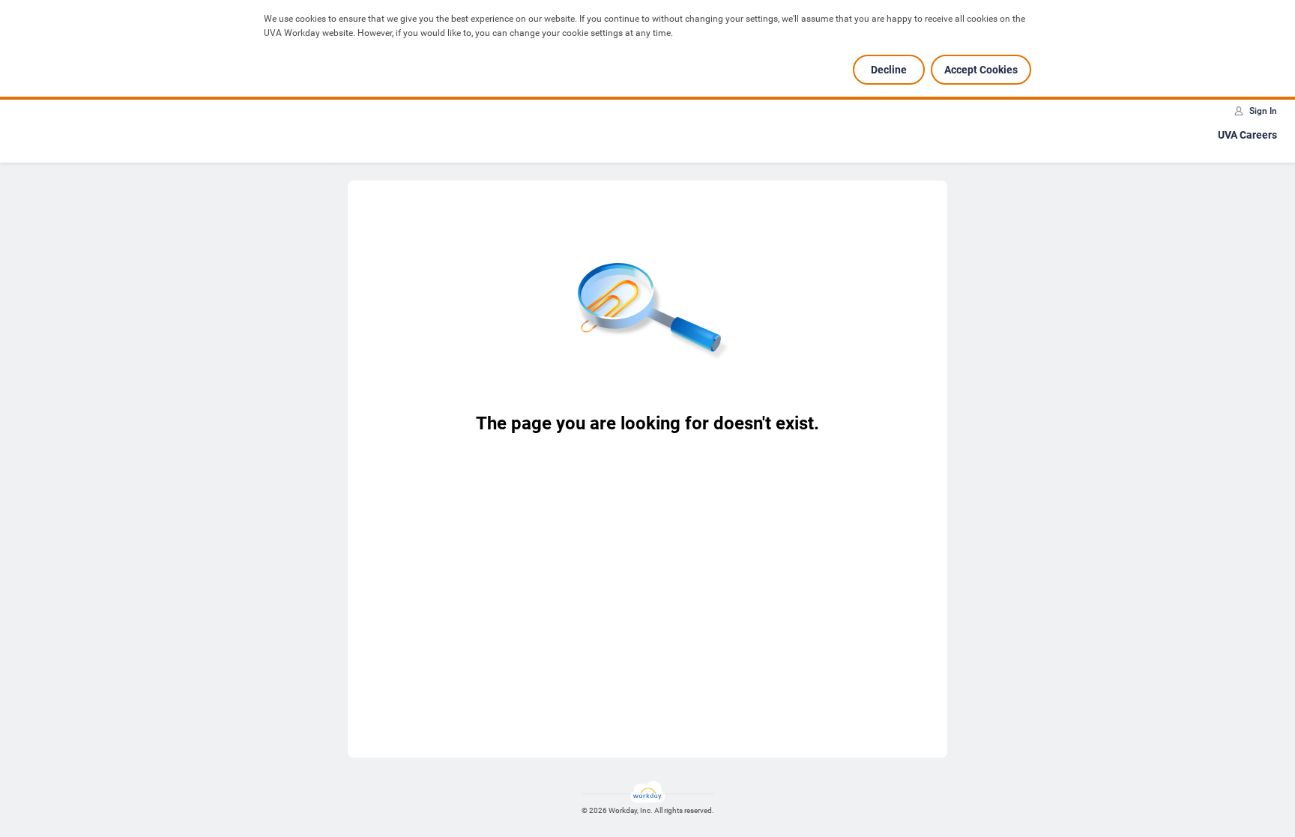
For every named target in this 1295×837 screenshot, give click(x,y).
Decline (889, 70)
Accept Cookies (981, 70)
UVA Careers (1247, 135)
